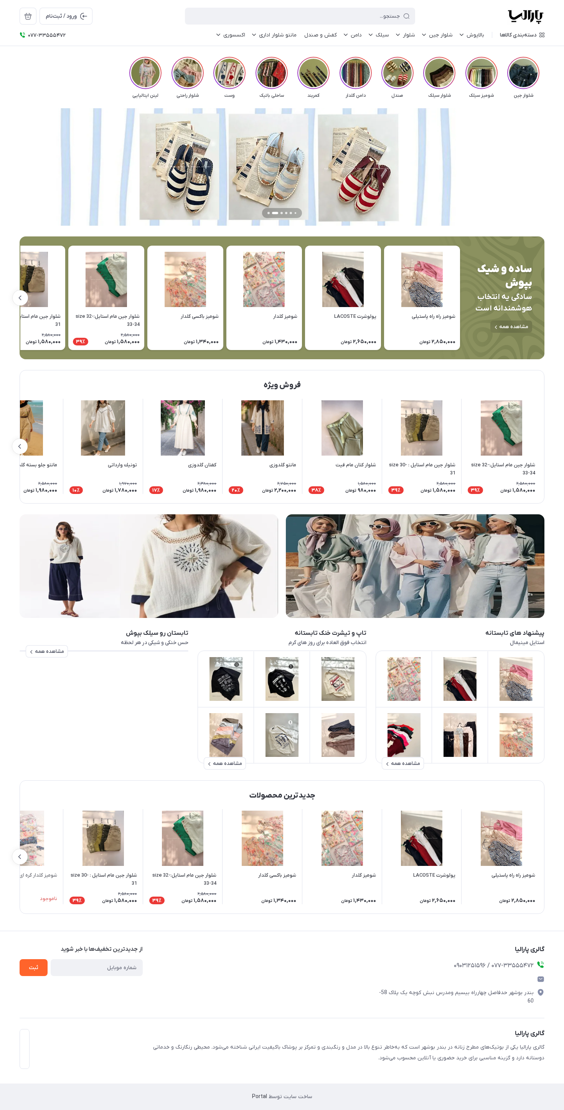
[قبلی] (544, 73)
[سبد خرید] (28, 16)
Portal (259, 1096)
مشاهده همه (513, 327)
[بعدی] (19, 73)
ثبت (33, 967)
